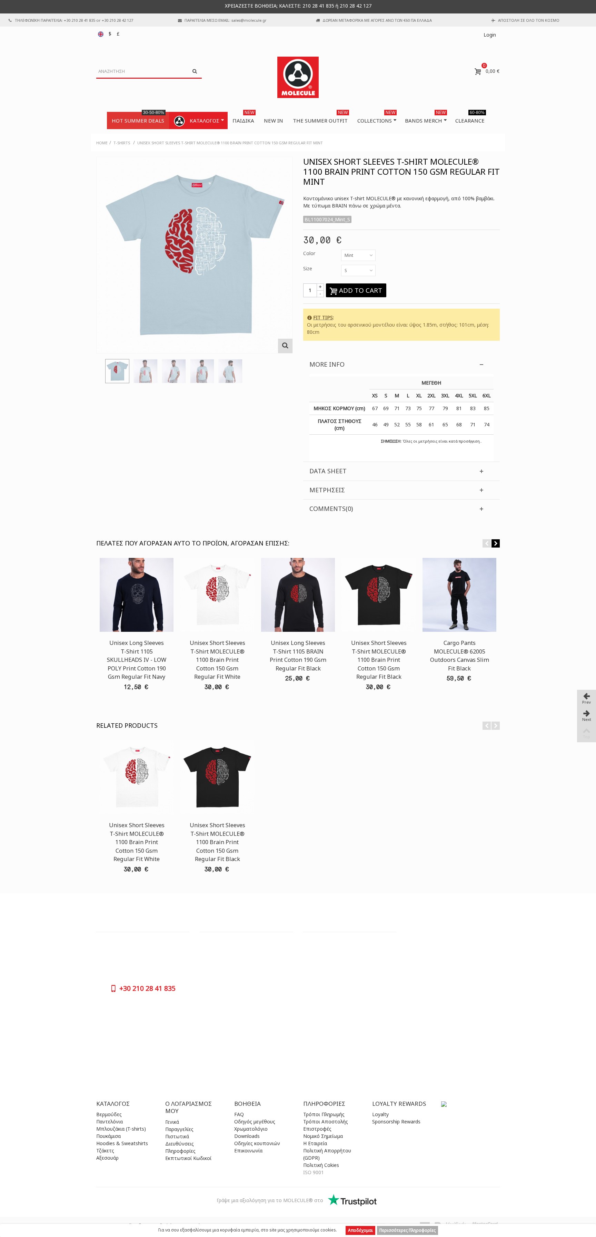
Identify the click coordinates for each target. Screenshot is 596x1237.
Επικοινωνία (248, 1150)
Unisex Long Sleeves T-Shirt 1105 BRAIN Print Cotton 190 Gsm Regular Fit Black (298, 655)
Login (490, 34)
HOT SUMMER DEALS (138, 118)
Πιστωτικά (177, 1136)
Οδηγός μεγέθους (254, 1121)
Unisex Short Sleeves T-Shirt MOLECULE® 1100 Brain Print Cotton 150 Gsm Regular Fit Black (379, 659)
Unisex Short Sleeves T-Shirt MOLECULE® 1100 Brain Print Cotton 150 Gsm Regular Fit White (217, 659)
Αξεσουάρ (107, 1157)
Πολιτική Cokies (321, 1165)
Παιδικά (243, 118)
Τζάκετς (105, 1150)
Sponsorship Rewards (396, 1121)
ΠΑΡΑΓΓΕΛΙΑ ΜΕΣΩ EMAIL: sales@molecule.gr (226, 20)
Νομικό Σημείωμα (323, 1136)
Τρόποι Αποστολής (325, 1121)
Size (308, 268)
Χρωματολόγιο (251, 1128)
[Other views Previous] (99, 373)
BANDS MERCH (425, 118)
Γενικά (172, 1122)
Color (310, 253)
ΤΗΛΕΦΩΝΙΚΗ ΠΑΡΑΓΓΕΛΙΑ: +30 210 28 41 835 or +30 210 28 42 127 (74, 20)
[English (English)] (101, 34)
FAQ (239, 1114)
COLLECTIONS (376, 118)
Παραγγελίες (179, 1129)
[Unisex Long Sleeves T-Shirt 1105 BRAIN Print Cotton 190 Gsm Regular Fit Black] (298, 595)
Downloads (247, 1136)
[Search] (194, 71)
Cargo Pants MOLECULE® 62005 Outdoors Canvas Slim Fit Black (459, 655)
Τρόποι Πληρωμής (324, 1114)
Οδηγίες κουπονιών (257, 1143)
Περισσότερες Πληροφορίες (407, 1230)
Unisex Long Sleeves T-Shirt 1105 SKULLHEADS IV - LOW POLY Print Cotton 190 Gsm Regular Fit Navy (136, 659)
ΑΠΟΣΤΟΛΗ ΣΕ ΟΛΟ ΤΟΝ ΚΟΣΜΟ (528, 20)
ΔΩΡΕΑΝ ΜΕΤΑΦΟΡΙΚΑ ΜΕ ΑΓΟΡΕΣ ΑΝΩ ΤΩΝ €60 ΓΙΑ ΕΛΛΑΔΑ (377, 20)
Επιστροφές (317, 1128)
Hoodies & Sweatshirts (122, 1143)
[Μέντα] (117, 371)
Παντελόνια (109, 1121)
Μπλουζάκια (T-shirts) (121, 1128)
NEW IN (273, 120)
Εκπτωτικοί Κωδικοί (188, 1158)
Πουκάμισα (108, 1136)
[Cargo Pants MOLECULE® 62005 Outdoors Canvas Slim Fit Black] (459, 595)
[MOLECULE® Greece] (298, 77)
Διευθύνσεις (179, 1143)
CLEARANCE (470, 118)
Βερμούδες (109, 1114)
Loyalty (380, 1114)
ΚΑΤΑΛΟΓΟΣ (204, 120)
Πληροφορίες (180, 1151)
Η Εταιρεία (315, 1143)
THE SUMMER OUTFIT (320, 118)
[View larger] (285, 346)
